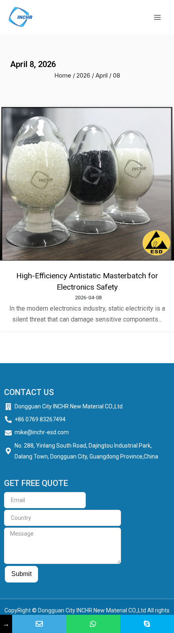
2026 (83, 75)
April (101, 75)
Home (62, 75)
